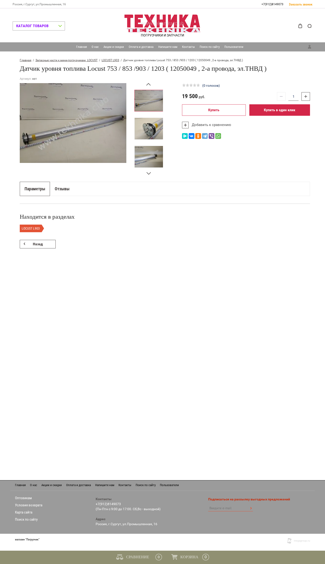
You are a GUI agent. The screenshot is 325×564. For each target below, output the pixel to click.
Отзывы (62, 188)
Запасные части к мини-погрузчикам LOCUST (66, 60)
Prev (148, 86)
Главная (81, 47)
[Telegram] (205, 136)
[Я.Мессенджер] (185, 136)
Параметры (35, 188)
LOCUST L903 (110, 60)
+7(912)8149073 (272, 4)
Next (148, 171)
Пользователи (233, 47)
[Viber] (211, 136)
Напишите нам (167, 47)
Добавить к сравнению (211, 125)
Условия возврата (28, 505)
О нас (95, 47)
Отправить (251, 508)
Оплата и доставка (141, 47)
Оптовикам (23, 498)
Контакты (188, 47)
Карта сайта (23, 512)
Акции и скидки (113, 47)
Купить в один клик (279, 110)
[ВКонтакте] (191, 136)
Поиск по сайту (210, 47)
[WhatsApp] (218, 136)
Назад (38, 244)
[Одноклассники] (198, 136)
